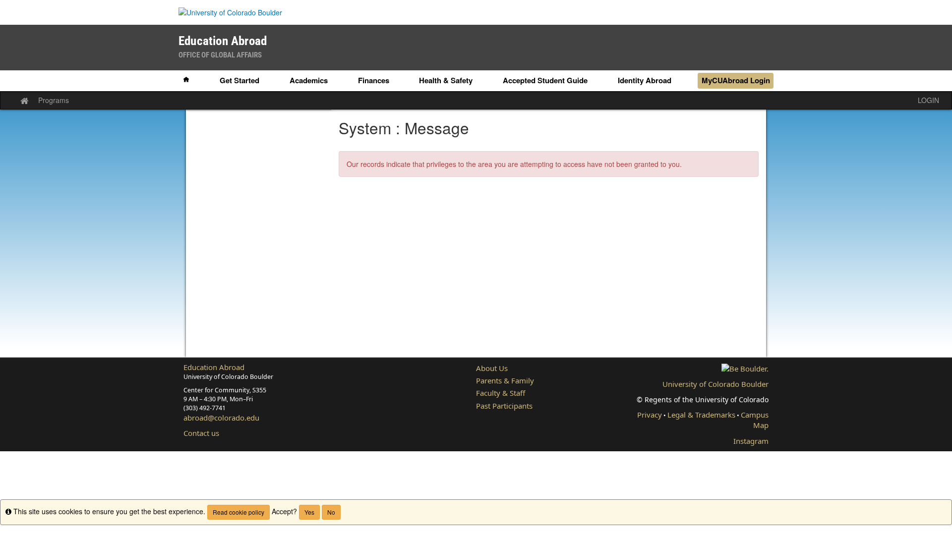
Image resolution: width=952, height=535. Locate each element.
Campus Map (755, 420)
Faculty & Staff (500, 393)
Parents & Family (505, 380)
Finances (373, 80)
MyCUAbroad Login (736, 80)
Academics (309, 80)
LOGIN (928, 100)
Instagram (751, 441)
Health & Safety (446, 80)
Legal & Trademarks (701, 415)
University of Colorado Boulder (715, 384)
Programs (53, 100)
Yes (309, 512)
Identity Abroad (644, 80)
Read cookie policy (238, 512)
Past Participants (504, 406)
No (331, 512)
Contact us (201, 433)
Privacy (649, 415)
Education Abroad (213, 367)
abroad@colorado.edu (221, 418)
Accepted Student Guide (545, 80)
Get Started (239, 80)
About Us (492, 368)
